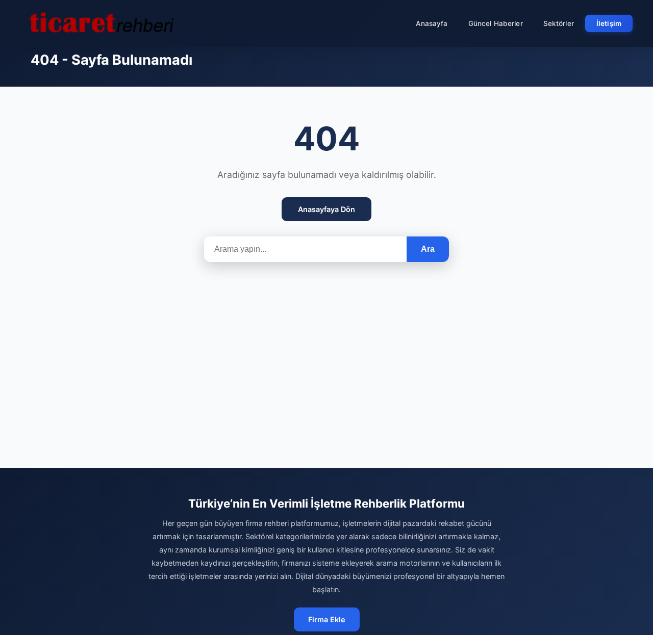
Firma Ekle (326, 619)
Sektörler (558, 23)
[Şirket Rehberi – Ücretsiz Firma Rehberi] (101, 23)
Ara (428, 249)
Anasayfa (432, 23)
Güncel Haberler (495, 23)
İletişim (608, 23)
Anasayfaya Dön (326, 209)
